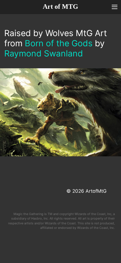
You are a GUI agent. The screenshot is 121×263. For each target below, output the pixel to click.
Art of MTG (60, 6)
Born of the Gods (59, 43)
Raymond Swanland (43, 53)
